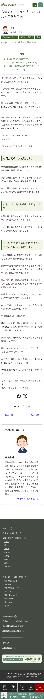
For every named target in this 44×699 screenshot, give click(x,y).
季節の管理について (11, 588)
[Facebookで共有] (19, 396)
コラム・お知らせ (26, 37)
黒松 (6, 545)
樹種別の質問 (9, 599)
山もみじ (7, 552)
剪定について (9, 591)
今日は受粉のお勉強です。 (18, 59)
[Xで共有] (25, 396)
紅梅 (6, 559)
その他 (6, 606)
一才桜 (6, 556)
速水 (38, 37)
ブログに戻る (23, 406)
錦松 (6, 563)
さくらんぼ (8, 566)
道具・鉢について (10, 595)
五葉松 (6, 542)
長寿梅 (6, 549)
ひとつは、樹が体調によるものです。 (23, 62)
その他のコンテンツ (9, 37)
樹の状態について (10, 581)
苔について (8, 602)
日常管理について (10, 584)
